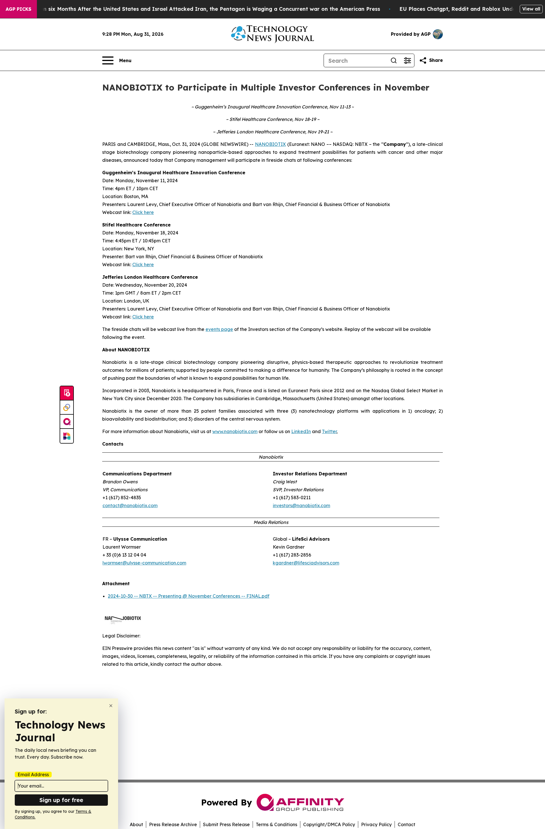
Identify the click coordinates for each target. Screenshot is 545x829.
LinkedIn (301, 431)
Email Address (33, 774)
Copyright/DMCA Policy (329, 824)
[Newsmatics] (66, 436)
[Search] (394, 60)
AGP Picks (18, 9)
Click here (143, 212)
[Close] (111, 705)
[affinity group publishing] (66, 422)
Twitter (329, 431)
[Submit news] (66, 393)
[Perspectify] (66, 407)
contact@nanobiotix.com (130, 505)
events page (219, 329)
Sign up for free (61, 799)
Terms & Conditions (276, 824)
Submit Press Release (226, 824)
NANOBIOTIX (270, 144)
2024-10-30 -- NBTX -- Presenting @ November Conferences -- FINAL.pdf (188, 596)
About (136, 824)
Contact (406, 824)
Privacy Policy (376, 824)
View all (531, 9)
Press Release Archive (173, 824)
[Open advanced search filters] (407, 60)
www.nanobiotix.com (234, 431)
